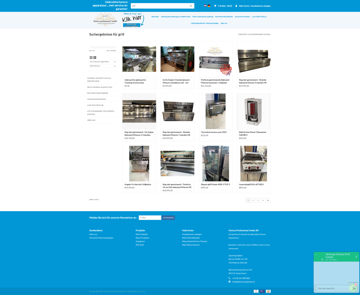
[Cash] (268, 291)
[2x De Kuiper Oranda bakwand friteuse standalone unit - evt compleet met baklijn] (177, 59)
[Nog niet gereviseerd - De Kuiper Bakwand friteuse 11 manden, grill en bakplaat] (139, 111)
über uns (224, 23)
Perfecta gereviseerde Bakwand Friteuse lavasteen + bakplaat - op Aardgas (215, 81)
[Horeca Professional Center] (103, 20)
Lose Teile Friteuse (259, 16)
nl (205, 6)
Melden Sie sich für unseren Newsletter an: (113, 217)
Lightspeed (141, 291)
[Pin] (262, 291)
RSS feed (140, 245)
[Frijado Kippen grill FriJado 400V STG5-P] (216, 163)
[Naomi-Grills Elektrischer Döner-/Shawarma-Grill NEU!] (254, 111)
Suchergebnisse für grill (259, 34)
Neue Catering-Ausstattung (203, 16)
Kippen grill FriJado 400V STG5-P (215, 184)
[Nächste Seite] (268, 200)
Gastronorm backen (242, 16)
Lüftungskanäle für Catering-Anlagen (205, 23)
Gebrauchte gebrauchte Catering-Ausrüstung (135, 81)
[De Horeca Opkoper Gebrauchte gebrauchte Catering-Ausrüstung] (139, 59)
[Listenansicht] (94, 57)
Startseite (155, 16)
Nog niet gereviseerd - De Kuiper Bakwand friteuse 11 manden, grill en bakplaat (139, 133)
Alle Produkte (142, 234)
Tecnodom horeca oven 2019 (214, 132)
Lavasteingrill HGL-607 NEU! (251, 184)
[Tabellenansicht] (91, 57)
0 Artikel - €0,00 (225, 6)
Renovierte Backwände (224, 16)
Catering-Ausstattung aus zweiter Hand (175, 16)
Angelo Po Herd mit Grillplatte (138, 184)
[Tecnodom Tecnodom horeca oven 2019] (216, 111)
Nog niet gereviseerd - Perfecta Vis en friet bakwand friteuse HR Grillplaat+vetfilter (177, 186)
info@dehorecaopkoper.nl (243, 281)
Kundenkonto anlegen (192, 234)
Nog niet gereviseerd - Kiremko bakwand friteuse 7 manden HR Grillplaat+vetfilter (176, 133)
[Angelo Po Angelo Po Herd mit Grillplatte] (139, 163)
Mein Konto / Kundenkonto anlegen (255, 6)
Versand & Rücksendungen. (101, 238)
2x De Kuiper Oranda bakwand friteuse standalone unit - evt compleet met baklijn (176, 81)
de (209, 6)
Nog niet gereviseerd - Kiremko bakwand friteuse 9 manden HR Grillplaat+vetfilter (252, 81)
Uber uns (93, 234)
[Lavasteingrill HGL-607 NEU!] (254, 163)
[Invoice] (256, 291)
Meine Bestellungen (191, 238)
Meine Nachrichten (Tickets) (194, 241)
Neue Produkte (142, 238)
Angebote (140, 241)
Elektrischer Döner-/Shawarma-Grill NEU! (253, 133)
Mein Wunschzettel (190, 245)
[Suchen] (190, 5)
